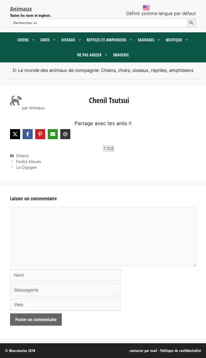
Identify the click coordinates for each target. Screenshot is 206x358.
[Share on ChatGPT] (65, 134)
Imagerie (121, 55)
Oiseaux (68, 40)
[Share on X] (15, 134)
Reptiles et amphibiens (106, 40)
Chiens (23, 40)
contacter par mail (143, 350)
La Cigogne (26, 167)
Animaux (21, 9)
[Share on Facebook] (28, 134)
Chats (45, 40)
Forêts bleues (28, 161)
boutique (174, 40)
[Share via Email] (53, 134)
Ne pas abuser (89, 55)
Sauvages (146, 40)
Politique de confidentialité (180, 350)
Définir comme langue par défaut (161, 13)
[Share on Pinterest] (40, 134)
